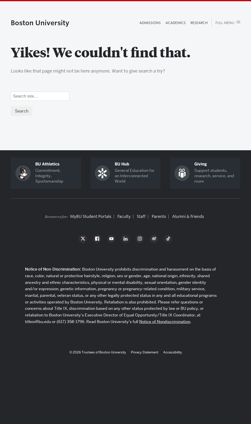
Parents (159, 216)
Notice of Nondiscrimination (164, 321)
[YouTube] (111, 239)
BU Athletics (47, 164)
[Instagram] (140, 239)
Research (199, 23)
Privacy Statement (144, 352)
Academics (175, 23)
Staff (141, 216)
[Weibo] (154, 239)
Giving (200, 164)
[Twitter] (83, 239)
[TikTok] (168, 239)
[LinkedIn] (125, 239)
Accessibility (172, 352)
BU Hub (122, 164)
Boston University (40, 22)
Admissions (150, 23)
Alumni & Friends (188, 216)
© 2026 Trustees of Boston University (97, 352)
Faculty (124, 216)
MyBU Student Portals (90, 216)
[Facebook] (97, 239)
